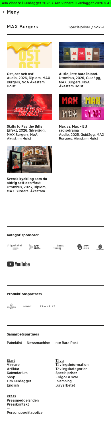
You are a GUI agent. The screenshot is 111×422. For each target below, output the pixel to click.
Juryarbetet (65, 385)
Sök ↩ (99, 27)
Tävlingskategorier (71, 369)
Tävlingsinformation (72, 364)
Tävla (60, 360)
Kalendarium (17, 373)
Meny (13, 12)
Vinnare (13, 364)
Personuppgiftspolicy (25, 412)
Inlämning (64, 381)
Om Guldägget (19, 381)
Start (11, 360)
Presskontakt (18, 404)
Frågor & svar (67, 377)
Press (11, 396)
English (13, 385)
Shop (11, 377)
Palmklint (14, 343)
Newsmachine (38, 343)
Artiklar (13, 369)
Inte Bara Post (66, 343)
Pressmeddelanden (23, 400)
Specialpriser (79, 27)
